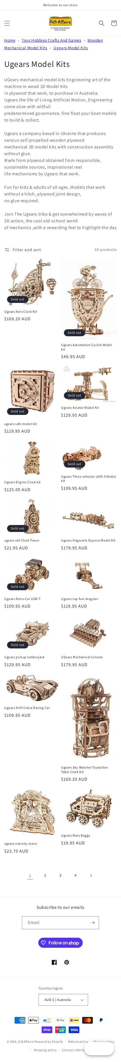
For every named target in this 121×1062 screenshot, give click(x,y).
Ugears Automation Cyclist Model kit (86, 347)
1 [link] (30, 875)
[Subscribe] (92, 922)
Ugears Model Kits (70, 47)
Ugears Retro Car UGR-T (22, 599)
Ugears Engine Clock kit (22, 482)
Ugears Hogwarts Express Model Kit (88, 540)
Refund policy (78, 1042)
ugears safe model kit (20, 424)
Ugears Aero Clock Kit (20, 311)
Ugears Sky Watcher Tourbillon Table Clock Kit (84, 769)
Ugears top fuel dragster (79, 599)
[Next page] (91, 875)
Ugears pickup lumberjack (24, 657)
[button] (7, 23)
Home (9, 40)
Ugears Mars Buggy (75, 835)
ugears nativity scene (20, 843)
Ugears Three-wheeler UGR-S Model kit (88, 478)
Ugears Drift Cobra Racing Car (27, 708)
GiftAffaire (25, 1041)
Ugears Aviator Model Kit (80, 407)
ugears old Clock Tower (21, 540)
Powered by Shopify (48, 1041)
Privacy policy (104, 1042)
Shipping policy (45, 1050)
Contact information (77, 1050)
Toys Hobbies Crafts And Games (51, 40)
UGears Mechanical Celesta (82, 657)
